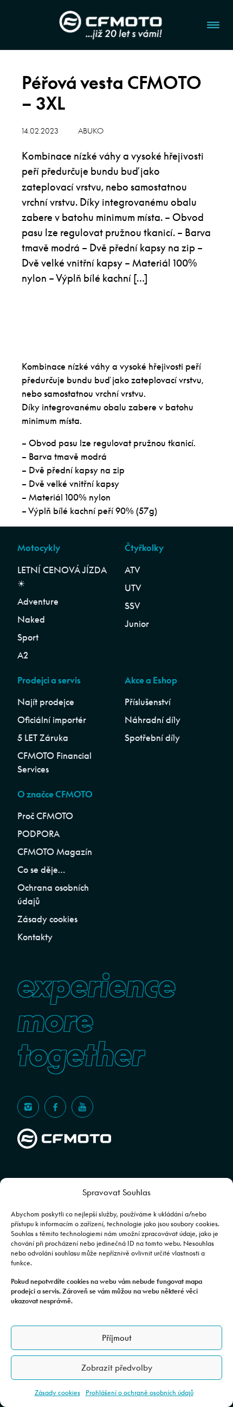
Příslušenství (148, 701)
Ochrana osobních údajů (53, 894)
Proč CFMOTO (45, 815)
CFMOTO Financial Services (54, 762)
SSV (132, 605)
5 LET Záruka (42, 737)
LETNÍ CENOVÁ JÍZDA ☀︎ (61, 577)
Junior (137, 623)
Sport (27, 637)
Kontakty (35, 936)
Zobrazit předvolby (116, 1367)
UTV (133, 587)
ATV (132, 570)
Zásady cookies (57, 1393)
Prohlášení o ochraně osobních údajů (139, 1393)
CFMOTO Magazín (54, 851)
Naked (31, 619)
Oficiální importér (51, 719)
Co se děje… (41, 869)
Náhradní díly (152, 719)
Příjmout (117, 1338)
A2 (22, 655)
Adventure (38, 601)
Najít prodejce (45, 701)
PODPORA (38, 833)
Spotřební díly (152, 737)
